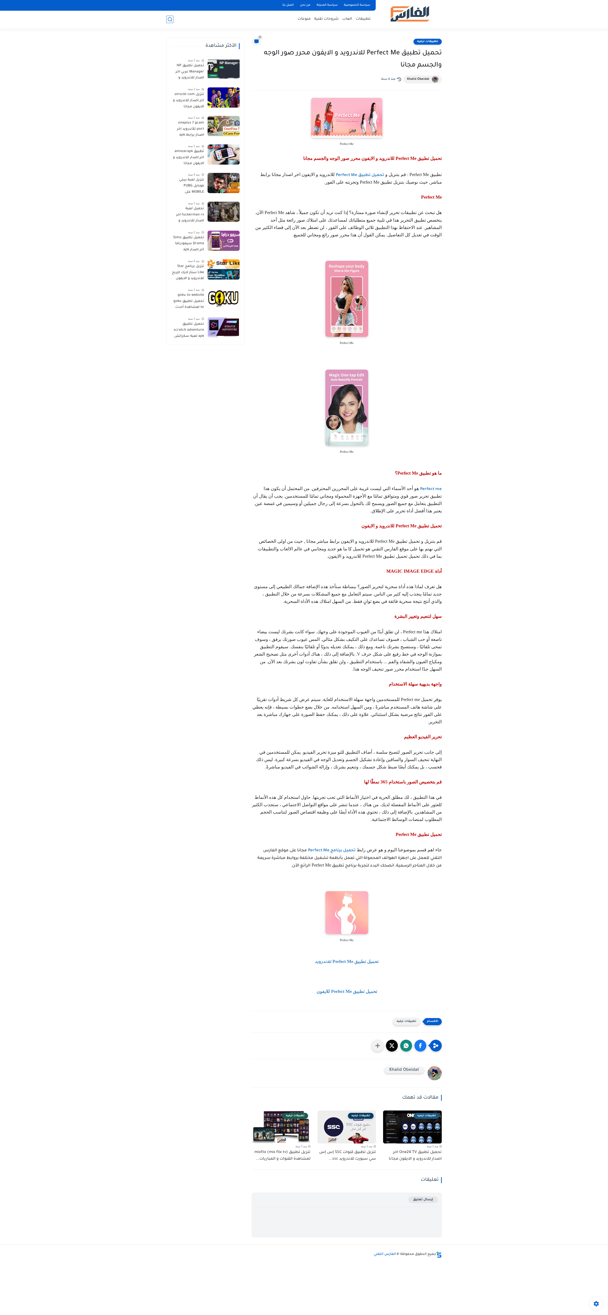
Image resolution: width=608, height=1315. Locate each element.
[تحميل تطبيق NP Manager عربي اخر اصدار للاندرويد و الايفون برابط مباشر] (224, 69)
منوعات (304, 19)
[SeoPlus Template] (439, 1254)
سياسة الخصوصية (357, 5)
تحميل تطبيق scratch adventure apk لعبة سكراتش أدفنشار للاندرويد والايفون (189, 331)
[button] (420, 1046)
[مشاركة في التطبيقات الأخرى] (378, 1046)
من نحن (305, 5)
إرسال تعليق (423, 1199)
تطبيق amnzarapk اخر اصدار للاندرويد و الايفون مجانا (188, 158)
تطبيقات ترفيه (427, 41)
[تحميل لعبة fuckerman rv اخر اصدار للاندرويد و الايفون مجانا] (224, 212)
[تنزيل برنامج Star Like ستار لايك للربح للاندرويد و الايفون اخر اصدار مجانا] (224, 269)
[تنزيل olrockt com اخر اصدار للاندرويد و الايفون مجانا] (224, 97)
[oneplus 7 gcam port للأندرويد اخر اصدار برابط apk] (224, 126)
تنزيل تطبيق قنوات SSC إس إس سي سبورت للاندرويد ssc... (347, 1155)
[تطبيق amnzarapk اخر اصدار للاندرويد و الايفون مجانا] (224, 154)
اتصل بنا (288, 5)
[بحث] (169, 19)
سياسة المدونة (327, 5)
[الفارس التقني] (409, 14)
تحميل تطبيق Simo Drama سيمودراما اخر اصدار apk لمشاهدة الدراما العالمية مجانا (188, 244)
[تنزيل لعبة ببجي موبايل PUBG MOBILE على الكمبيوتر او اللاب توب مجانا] (224, 183)
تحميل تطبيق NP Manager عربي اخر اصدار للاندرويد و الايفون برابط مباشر (188, 72)
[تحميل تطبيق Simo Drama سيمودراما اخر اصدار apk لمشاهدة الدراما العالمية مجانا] (224, 241)
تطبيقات (363, 19)
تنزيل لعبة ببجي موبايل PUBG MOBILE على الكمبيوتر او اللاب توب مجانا (190, 187)
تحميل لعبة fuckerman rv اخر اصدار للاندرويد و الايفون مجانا (190, 215)
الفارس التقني (385, 1254)
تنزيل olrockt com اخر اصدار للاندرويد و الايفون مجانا (188, 101)
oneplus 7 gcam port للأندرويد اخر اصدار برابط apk (190, 129)
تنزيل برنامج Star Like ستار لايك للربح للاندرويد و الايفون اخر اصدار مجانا (188, 273)
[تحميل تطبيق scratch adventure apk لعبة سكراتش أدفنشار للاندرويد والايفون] (224, 327)
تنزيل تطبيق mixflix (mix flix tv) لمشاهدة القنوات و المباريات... (282, 1155)
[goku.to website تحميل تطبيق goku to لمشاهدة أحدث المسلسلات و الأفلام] (224, 298)
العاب (347, 19)
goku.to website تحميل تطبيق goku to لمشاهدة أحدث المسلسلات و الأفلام (188, 302)
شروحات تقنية (326, 19)
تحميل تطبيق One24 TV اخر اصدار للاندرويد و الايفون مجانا (415, 1155)
